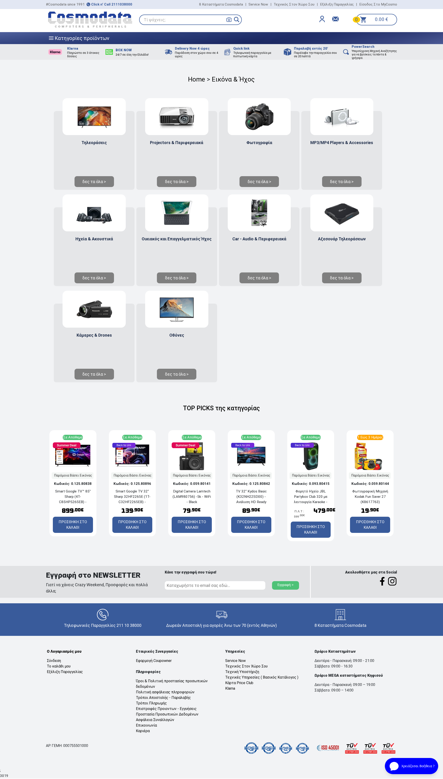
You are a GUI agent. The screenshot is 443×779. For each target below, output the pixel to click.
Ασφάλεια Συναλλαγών (155, 720)
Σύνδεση (54, 660)
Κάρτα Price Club (239, 683)
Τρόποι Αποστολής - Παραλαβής (163, 697)
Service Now (258, 4)
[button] (236, 19)
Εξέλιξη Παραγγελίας (337, 4)
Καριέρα (143, 731)
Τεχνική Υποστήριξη (242, 672)
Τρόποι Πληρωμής (151, 703)
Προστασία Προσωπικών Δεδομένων (167, 714)
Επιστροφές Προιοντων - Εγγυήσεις (166, 709)
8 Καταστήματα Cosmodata (221, 4)
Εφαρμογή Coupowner (154, 660)
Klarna (230, 688)
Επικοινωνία (146, 725)
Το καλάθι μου (59, 666)
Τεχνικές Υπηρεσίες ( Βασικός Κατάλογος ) (261, 677)
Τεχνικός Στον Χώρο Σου (294, 4)
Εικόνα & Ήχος (233, 79)
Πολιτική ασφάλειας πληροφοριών (165, 692)
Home (196, 79)
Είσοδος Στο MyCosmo (378, 4)
